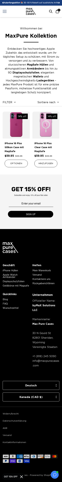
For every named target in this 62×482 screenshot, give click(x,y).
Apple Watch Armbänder (10, 275)
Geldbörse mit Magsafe (16, 285)
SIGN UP (30, 214)
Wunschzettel (11, 308)
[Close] (21, 476)
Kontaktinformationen (14, 442)
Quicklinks (10, 294)
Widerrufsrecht (11, 413)
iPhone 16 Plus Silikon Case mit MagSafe (14, 147)
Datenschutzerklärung (14, 421)
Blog (5, 299)
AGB (5, 428)
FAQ (5, 303)
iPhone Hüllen (10, 270)
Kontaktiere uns (41, 279)
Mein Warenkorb (41, 270)
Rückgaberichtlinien (43, 283)
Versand (37, 274)
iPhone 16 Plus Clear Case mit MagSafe (43, 147)
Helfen (36, 265)
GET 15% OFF (11, 476)
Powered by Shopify (41, 475)
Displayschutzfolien (13, 281)
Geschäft (9, 265)
